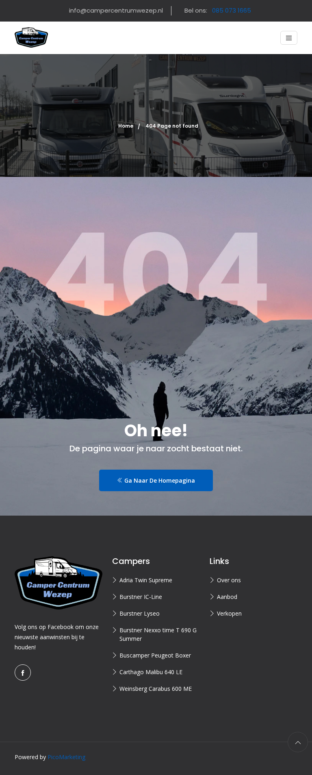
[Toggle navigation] (288, 38)
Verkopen (229, 613)
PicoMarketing (66, 757)
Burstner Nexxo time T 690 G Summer (158, 634)
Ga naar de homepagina (159, 480)
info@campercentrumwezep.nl (116, 10)
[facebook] (23, 672)
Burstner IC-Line (140, 597)
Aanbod (227, 597)
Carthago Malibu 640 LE (150, 672)
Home (125, 125)
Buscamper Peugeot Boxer (155, 655)
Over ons (229, 580)
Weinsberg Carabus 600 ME (155, 688)
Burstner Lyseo (139, 613)
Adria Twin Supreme (145, 580)
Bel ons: (217, 10)
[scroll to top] (298, 742)
